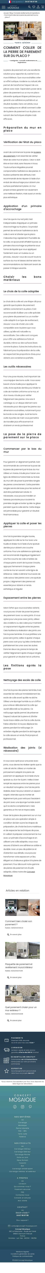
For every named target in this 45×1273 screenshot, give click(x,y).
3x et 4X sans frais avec (22, 1043)
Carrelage (22, 1123)
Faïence (22, 1137)
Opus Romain (22, 1160)
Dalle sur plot (22, 1157)
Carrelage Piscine (22, 1155)
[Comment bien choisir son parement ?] (22, 907)
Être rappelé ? (22, 1220)
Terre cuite (22, 1134)
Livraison (22, 1184)
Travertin (22, 1163)
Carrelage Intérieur (22, 1149)
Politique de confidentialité (22, 1256)
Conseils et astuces (22, 1198)
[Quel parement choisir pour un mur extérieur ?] (22, 993)
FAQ (22, 1192)
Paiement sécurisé (22, 1189)
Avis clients (22, 1201)
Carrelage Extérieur (22, 1152)
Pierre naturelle (22, 1128)
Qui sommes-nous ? (22, 1187)
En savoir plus (14, 934)
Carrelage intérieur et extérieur (22, 1171)
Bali (22, 1166)
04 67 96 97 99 (31, 1)
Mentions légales (22, 1252)
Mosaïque (22, 1125)
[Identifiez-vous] (38, 6)
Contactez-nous (22, 1195)
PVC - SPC (22, 1131)
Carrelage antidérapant (22, 1169)
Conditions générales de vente (22, 1254)
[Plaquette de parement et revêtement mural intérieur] (22, 950)
